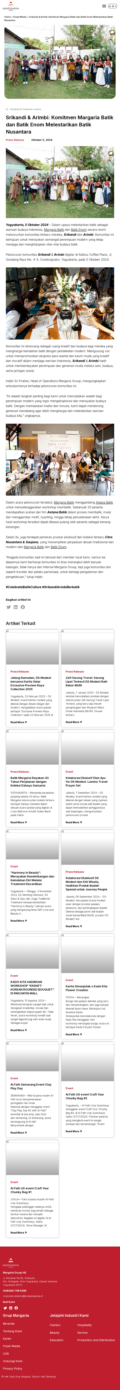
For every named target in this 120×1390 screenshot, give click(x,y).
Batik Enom (79, 229)
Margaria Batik (54, 229)
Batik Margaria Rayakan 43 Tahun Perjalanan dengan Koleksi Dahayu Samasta (30, 781)
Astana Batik (104, 502)
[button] (8, 607)
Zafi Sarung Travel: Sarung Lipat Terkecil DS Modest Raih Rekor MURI (86, 681)
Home (7, 16)
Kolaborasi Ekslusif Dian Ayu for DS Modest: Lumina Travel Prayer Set (87, 781)
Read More (18, 722)
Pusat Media (19, 16)
